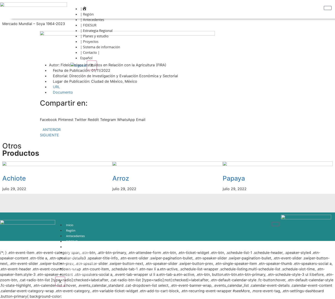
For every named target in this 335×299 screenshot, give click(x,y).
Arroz (120, 178)
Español (86, 58)
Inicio (69, 225)
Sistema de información (82, 263)
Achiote (14, 178)
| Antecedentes (92, 19)
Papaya (234, 178)
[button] (48, 116)
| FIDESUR (88, 25)
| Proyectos (89, 41)
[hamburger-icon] (328, 8)
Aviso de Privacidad (79, 274)
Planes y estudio (77, 252)
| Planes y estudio (94, 36)
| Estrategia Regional (96, 30)
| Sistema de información (100, 47)
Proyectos (73, 258)
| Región (87, 14)
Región (70, 230)
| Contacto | (90, 52)
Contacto (72, 269)
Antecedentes (75, 236)
